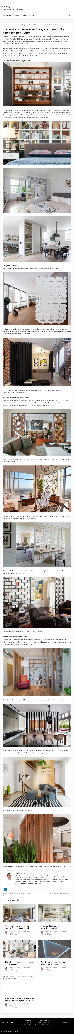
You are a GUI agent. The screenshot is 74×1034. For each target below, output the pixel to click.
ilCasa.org (5, 6)
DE (30, 1023)
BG (6, 1023)
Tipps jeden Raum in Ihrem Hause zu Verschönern (19, 963)
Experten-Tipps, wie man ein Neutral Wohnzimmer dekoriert (18, 927)
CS (9, 1023)
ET (22, 1023)
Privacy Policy (28, 15)
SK (36, 1025)
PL (23, 1025)
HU (43, 1023)
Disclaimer (7, 15)
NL (19, 1023)
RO (26, 1025)
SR (32, 1025)
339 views (54, 893)
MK (64, 1023)
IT (51, 1023)
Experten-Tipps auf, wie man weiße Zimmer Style (53, 927)
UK (51, 1025)
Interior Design (13, 934)
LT (60, 1023)
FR (27, 1023)
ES (42, 1025)
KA (34, 1023)
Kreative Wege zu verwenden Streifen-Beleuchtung (53, 963)
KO (55, 1023)
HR (12, 1023)
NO (67, 1023)
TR (48, 1025)
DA (15, 1023)
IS (46, 1023)
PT (70, 1023)
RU (29, 1025)
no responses (66, 893)
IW (40, 1023)
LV (57, 1023)
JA (49, 1023)
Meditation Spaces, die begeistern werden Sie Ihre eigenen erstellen (19, 999)
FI (24, 1023)
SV (45, 1025)
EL (37, 1023)
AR (3, 1023)
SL (39, 1025)
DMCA (17, 15)
